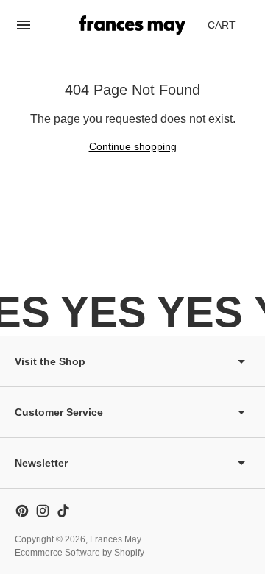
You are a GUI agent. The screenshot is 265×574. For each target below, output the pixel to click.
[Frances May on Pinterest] (22, 510)
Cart (230, 29)
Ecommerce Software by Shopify (79, 553)
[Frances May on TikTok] (63, 510)
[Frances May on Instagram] (42, 510)
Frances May (115, 539)
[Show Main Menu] (23, 25)
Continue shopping (133, 146)
